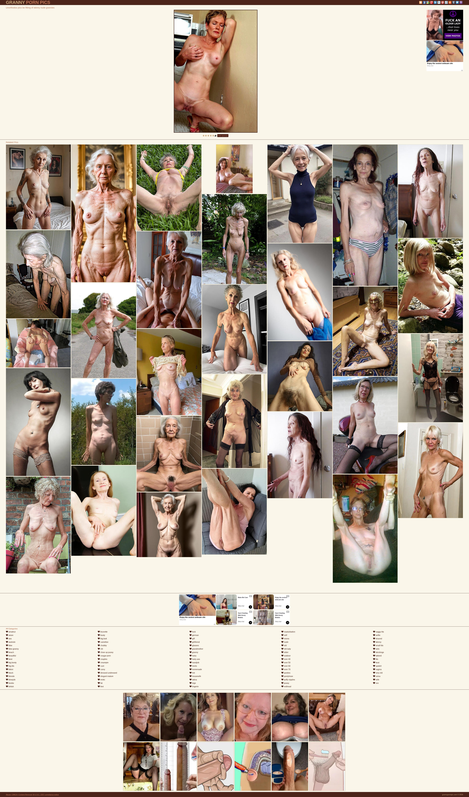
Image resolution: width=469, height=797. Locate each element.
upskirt (378, 666)
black (10, 673)
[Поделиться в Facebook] (424, 2)
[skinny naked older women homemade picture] (169, 372)
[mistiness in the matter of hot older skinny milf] (365, 425)
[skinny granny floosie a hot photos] (38, 525)
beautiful (12, 656)
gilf (193, 639)
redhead (287, 686)
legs (194, 683)
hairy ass (196, 659)
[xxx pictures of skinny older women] (103, 330)
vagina (378, 669)
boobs (11, 683)
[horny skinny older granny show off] (365, 215)
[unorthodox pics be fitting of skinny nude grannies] (215, 71)
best (10, 659)
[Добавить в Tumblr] (453, 2)
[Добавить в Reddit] (446, 2)
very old (379, 673)
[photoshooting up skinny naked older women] (299, 455)
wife (377, 680)
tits (376, 659)
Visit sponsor (223, 136)
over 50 (286, 663)
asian (10, 635)
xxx (377, 683)
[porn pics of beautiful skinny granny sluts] (299, 376)
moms (286, 639)
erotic (102, 680)
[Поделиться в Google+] (431, 2)
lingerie (195, 686)
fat (101, 683)
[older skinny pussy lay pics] (299, 292)
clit (101, 649)
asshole (11, 642)
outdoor (287, 656)
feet (102, 686)
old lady (287, 649)
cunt (102, 666)
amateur (12, 632)
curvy (102, 669)
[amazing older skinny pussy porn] (365, 331)
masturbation (289, 632)
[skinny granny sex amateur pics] (430, 285)
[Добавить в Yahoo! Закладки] (460, 2)
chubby (103, 645)
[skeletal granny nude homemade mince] (169, 187)
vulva (377, 676)
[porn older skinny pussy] (169, 279)
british (11, 686)
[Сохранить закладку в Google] (427, 2)
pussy (286, 683)
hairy (194, 656)
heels (194, 666)
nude (285, 642)
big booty (12, 663)
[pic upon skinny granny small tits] (234, 512)
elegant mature (106, 676)
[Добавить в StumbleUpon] (449, 2)
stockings (379, 652)
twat (377, 663)
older (285, 652)
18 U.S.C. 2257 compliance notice (45, 795)
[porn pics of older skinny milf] (234, 421)
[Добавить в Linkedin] (435, 2)
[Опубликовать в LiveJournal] (438, 2)
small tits (379, 645)
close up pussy (106, 652)
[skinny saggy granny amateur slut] (169, 524)
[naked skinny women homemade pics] (38, 343)
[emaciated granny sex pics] (430, 470)
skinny (378, 642)
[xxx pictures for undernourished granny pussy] (103, 422)
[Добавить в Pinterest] (442, 2)
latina (194, 680)
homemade (197, 669)
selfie (377, 635)
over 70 (286, 669)
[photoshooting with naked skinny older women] (299, 193)
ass (10, 639)
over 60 (286, 666)
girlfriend (196, 642)
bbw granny (13, 649)
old (285, 645)
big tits (11, 666)
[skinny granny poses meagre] (234, 239)
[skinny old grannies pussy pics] (430, 378)
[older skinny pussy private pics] (169, 454)
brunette (103, 632)
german (195, 635)
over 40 (286, 659)
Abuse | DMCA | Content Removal (19, 795)
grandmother (197, 649)
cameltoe (104, 642)
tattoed (378, 656)
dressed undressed (108, 673)
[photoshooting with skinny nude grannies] (234, 329)
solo (377, 649)
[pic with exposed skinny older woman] (103, 213)
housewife (196, 676)
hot (193, 673)
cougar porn (105, 656)
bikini (10, 669)
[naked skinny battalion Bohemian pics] (38, 274)
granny (195, 652)
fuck (194, 632)
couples (103, 659)
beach (11, 652)
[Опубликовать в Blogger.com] (420, 2)
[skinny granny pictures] (38, 422)
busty (102, 635)
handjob (195, 663)
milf (285, 635)
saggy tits (379, 632)
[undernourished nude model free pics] (430, 191)
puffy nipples (289, 680)
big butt (103, 639)
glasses (195, 645)
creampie (104, 663)
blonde (11, 676)
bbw (10, 645)
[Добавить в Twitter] (457, 2)
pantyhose (288, 676)
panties (286, 673)
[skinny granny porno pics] (38, 187)
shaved (378, 639)
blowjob (11, 680)
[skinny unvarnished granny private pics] (365, 528)
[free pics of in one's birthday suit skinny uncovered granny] (103, 511)
